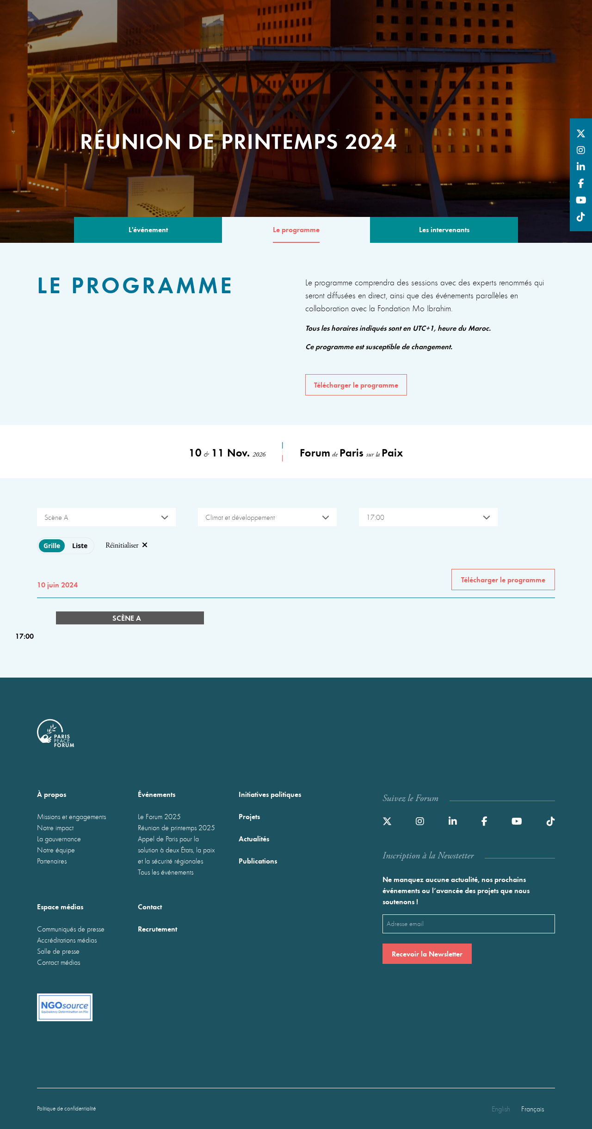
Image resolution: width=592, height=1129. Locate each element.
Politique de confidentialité (66, 1108)
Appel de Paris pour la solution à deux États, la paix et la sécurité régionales (176, 849)
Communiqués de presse (71, 928)
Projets (249, 816)
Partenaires (52, 860)
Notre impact (55, 827)
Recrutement (157, 928)
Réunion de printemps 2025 (176, 827)
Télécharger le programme (356, 384)
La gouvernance (59, 838)
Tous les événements (165, 871)
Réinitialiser (121, 545)
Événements (156, 794)
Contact (150, 906)
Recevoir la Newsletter (427, 953)
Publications (258, 860)
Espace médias (60, 906)
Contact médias (58, 962)
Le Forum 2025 (159, 816)
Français (532, 1108)
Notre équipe (56, 849)
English (501, 1108)
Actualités (254, 838)
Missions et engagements (71, 816)
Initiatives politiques (270, 794)
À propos (51, 794)
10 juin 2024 (57, 584)
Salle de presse (58, 951)
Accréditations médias (67, 939)
